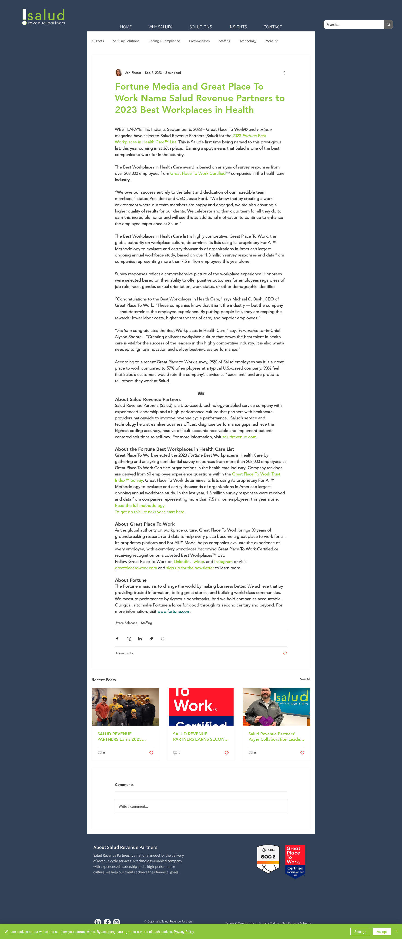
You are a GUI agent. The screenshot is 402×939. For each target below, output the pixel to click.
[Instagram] (116, 922)
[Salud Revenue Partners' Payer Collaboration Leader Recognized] (276, 707)
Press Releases (199, 41)
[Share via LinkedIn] (140, 638)
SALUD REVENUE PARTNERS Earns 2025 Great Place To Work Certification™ (119, 736)
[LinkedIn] (97, 922)
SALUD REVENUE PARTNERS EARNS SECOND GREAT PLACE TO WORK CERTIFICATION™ (200, 736)
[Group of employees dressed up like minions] (125, 707)
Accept (382, 931)
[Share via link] (151, 638)
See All (305, 679)
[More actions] (284, 72)
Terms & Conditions (239, 923)
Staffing (224, 41)
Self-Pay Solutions (126, 41)
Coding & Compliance (164, 41)
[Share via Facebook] (117, 638)
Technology (248, 41)
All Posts (98, 41)
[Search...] (388, 24)
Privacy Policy (268, 923)
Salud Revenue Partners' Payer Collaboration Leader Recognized (275, 736)
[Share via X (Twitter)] (128, 638)
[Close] (396, 931)
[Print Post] (163, 638)
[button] (160, 27)
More (269, 41)
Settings (360, 931)
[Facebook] (107, 922)
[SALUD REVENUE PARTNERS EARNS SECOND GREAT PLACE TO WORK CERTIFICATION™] (201, 707)
